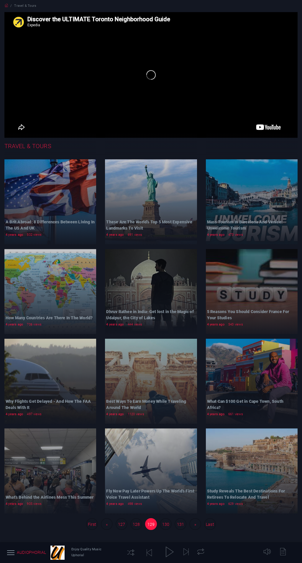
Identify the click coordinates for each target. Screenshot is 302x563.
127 (121, 524)
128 (136, 524)
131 (180, 524)
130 (166, 524)
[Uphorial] (57, 553)
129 (151, 524)
